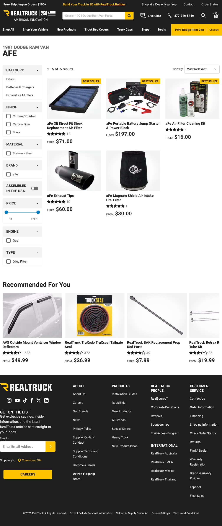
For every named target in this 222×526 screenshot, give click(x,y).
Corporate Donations (165, 407)
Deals (162, 29)
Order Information (202, 407)
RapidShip (119, 402)
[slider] (6, 212)
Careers (78, 402)
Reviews (156, 416)
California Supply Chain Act (132, 513)
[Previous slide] (7, 329)
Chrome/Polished (24, 116)
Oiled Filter (20, 261)
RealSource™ (159, 398)
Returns (195, 442)
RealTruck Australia (164, 453)
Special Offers (121, 428)
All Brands (119, 420)
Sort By (178, 69)
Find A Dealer (198, 450)
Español (195, 487)
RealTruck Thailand (163, 479)
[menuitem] (8, 30)
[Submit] (51, 446)
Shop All (8, 29)
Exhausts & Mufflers (19, 95)
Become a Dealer (84, 465)
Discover (9, 40)
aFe (15, 174)
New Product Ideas (124, 446)
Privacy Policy (82, 428)
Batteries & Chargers (20, 87)
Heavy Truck (120, 437)
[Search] (129, 16)
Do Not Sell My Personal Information (91, 513)
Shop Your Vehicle (35, 29)
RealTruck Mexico (162, 470)
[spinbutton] (10, 219)
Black (16, 132)
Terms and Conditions (186, 513)
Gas (15, 240)
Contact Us (197, 398)
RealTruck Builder (112, 4)
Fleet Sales (197, 495)
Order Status (210, 4)
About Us (79, 394)
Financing (196, 416)
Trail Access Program (165, 433)
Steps (145, 29)
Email (4, 438)
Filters (10, 79)
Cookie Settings (161, 513)
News (76, 420)
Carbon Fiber (21, 124)
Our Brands (80, 411)
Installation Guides (124, 394)
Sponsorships (160, 424)
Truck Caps (125, 29)
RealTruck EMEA (162, 462)
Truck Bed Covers (97, 29)
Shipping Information (204, 424)
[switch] (22, 188)
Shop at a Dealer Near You (159, 4)
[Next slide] (215, 329)
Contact (189, 4)
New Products (66, 29)
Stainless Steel (22, 153)
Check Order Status (203, 433)
